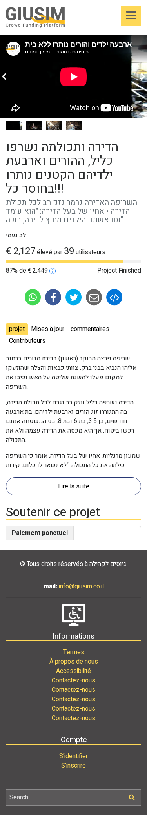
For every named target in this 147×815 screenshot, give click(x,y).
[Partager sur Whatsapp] (34, 297)
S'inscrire (73, 765)
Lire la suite (73, 486)
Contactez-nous (73, 680)
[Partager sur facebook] (54, 297)
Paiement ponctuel (40, 533)
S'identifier (73, 756)
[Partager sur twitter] (74, 297)
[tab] (17, 329)
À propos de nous (73, 661)
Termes (73, 652)
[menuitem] (73, 652)
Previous (4, 77)
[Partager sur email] (95, 297)
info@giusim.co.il (81, 586)
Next (143, 77)
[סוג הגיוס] (52, 270)
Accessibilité (73, 671)
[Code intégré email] (114, 297)
